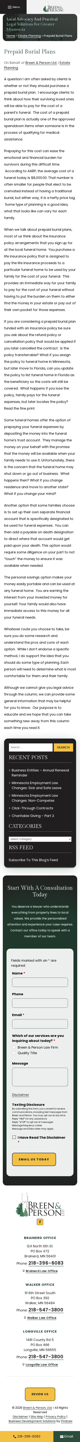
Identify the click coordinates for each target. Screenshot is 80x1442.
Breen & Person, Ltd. (37, 1408)
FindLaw (66, 1421)
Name (18, 973)
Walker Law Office (42, 1318)
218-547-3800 (45, 1310)
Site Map (37, 1417)
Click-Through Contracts (32, 808)
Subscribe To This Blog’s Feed (33, 860)
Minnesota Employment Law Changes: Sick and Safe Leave (36, 785)
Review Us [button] (40, 1394)
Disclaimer (20, 1095)
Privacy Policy (56, 1417)
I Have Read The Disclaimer (41, 1139)
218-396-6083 (46, 1263)
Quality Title (27, 1053)
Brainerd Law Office (42, 1271)
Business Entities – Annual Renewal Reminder (40, 773)
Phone (17, 994)
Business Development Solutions (32, 1421)
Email (18, 1015)
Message (20, 1063)
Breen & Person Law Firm (38, 1047)
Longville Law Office (42, 1364)
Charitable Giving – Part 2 (33, 815)
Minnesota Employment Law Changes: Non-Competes (35, 798)
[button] (13, 7)
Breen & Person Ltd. (41, 62)
